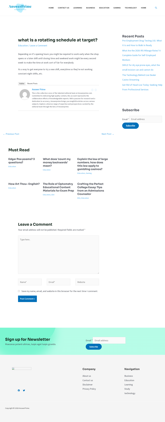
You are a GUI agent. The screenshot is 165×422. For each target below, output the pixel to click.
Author (21, 84)
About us (86, 375)
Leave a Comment (38, 45)
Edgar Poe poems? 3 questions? (21, 160)
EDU (52, 194)
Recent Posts (32, 84)
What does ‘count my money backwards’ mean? (57, 162)
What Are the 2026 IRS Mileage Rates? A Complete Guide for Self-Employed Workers (141, 55)
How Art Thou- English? (24, 184)
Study (127, 388)
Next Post (108, 133)
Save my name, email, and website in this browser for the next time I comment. (60, 291)
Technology (131, 8)
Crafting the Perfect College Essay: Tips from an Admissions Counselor (90, 189)
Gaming (117, 8)
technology (129, 393)
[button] (156, 8)
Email (125, 119)
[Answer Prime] (25, 94)
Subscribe (130, 125)
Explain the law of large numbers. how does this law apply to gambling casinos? (92, 164)
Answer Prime (38, 89)
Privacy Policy (89, 388)
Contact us (63, 8)
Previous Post (11, 133)
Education (104, 8)
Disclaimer (87, 384)
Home (51, 8)
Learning (77, 8)
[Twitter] (95, 89)
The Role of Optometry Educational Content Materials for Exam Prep (58, 187)
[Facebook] (92, 89)
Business (90, 8)
